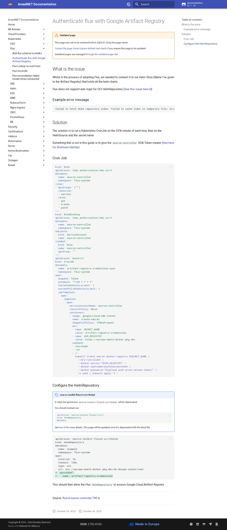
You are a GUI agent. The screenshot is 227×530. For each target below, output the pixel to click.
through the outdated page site (102, 54)
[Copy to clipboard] (171, 109)
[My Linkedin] (197, 524)
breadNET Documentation (23, 19)
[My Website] (217, 524)
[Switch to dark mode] (128, 4)
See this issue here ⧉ (137, 89)
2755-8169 (95, 524)
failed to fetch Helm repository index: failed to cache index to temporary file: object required (115, 108)
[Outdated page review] (191, 524)
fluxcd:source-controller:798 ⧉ (81, 498)
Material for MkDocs (29, 526)
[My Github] (204, 524)
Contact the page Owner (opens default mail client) (81, 48)
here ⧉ (62, 427)
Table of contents (192, 19)
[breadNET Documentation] (10, 4)
